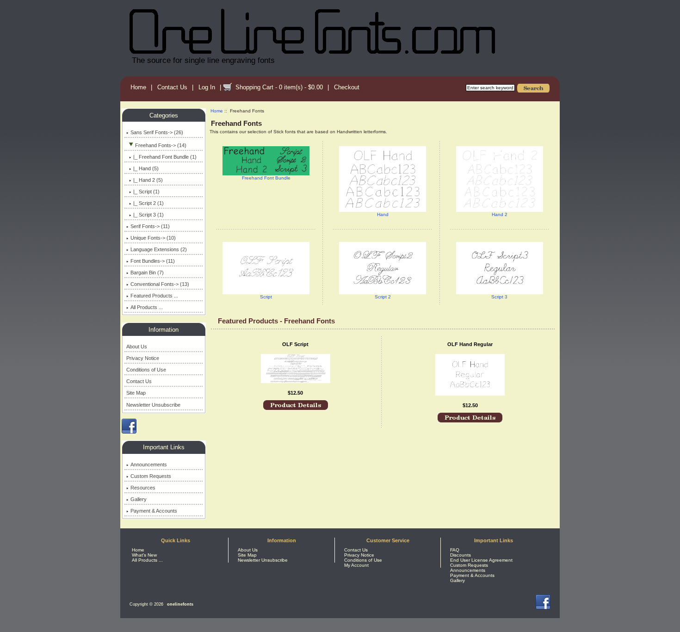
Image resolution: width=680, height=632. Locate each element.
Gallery (138, 499)
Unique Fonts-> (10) (153, 238)
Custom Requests (150, 476)
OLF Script (295, 344)
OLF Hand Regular (470, 344)
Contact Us (172, 87)
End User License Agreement (481, 560)
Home (138, 87)
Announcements (148, 464)
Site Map (136, 393)
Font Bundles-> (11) (152, 261)
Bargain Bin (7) (147, 272)
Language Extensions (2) (158, 249)
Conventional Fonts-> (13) (159, 284)
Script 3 (499, 296)
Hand (383, 214)
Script (266, 296)
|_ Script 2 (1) (148, 203)
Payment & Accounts (153, 511)
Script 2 (383, 296)
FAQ (454, 549)
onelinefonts (180, 604)
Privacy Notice (142, 358)
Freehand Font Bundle (266, 177)
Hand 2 (499, 214)
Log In (206, 87)
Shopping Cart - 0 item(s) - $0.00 (279, 87)
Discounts (460, 555)
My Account (356, 565)
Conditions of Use (146, 369)
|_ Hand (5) (146, 168)
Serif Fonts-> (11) (150, 226)
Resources (142, 487)
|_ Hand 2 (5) (148, 180)
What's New (144, 555)
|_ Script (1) (146, 191)
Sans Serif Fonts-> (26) (156, 132)
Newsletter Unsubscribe (153, 405)
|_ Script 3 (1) (148, 214)
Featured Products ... (154, 295)
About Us (136, 346)
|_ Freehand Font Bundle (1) (165, 157)
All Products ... (146, 307)
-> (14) (160, 145)
